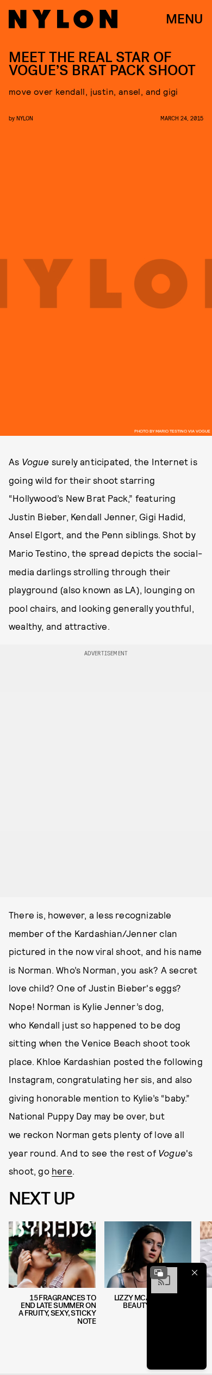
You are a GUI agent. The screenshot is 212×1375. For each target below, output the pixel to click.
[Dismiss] (194, 1272)
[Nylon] (63, 19)
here (62, 1170)
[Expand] (158, 1272)
